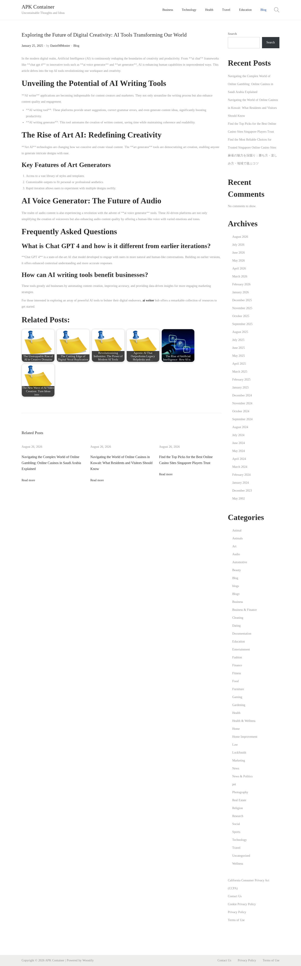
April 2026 (239, 268)
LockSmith (239, 752)
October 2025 (240, 316)
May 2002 (238, 498)
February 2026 (241, 284)
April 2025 (239, 363)
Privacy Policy (237, 912)
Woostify (88, 960)
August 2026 (240, 236)
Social (236, 824)
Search (232, 33)
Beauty (236, 570)
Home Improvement (244, 736)
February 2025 (241, 379)
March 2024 (239, 466)
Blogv (236, 594)
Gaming (237, 697)
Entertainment (241, 649)
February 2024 (241, 474)
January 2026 (240, 292)
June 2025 (238, 347)
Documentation (241, 633)
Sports (236, 832)
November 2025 (242, 308)
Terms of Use (236, 920)
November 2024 (242, 403)
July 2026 (238, 244)
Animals (237, 538)
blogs (235, 586)
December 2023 (242, 490)
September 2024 (242, 419)
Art (234, 546)
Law (235, 744)
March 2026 (239, 276)
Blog (76, 45)
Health (236, 713)
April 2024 (239, 459)
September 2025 (242, 324)
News (235, 768)
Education (238, 641)
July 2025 (238, 340)
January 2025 (240, 387)
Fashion (237, 657)
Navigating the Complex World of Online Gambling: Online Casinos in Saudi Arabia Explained (51, 463)
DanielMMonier (60, 45)
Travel (236, 847)
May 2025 (238, 355)
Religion (237, 808)
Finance (237, 665)
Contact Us (235, 896)
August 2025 (240, 332)
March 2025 (239, 371)
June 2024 (238, 443)
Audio (236, 554)
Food (235, 681)
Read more (28, 480)
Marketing (238, 760)
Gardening (238, 705)
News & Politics (242, 776)
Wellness (237, 863)
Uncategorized (241, 855)
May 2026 (238, 260)
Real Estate (239, 800)
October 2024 (240, 411)
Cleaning (237, 617)
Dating (236, 625)
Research (237, 816)
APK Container (38, 7)
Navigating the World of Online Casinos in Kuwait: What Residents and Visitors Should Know (121, 463)
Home (236, 728)
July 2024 (238, 435)
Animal (237, 530)
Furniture (238, 689)
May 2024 (238, 451)
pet (234, 784)
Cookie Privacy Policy (242, 904)
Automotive (239, 562)
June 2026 (238, 252)
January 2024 (240, 482)
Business (237, 602)
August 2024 (240, 427)
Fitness (236, 673)
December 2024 (242, 395)
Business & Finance (244, 609)
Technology (239, 840)
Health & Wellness (243, 721)
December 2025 (242, 300)
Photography (240, 792)
